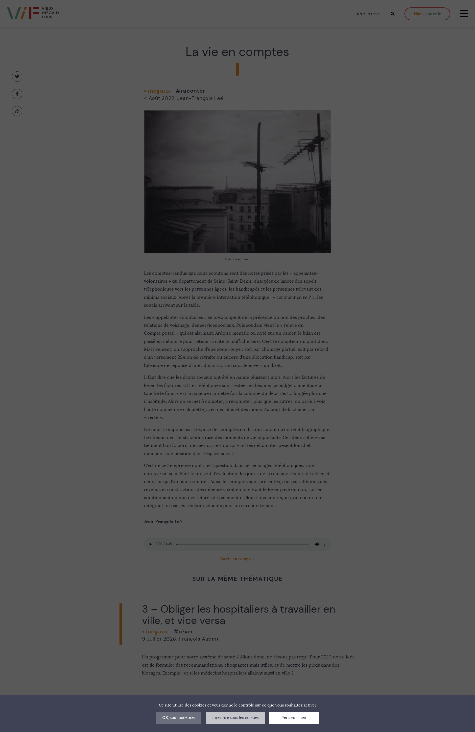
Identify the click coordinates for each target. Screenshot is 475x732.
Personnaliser (294, 717)
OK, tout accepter (178, 717)
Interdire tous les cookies (235, 717)
